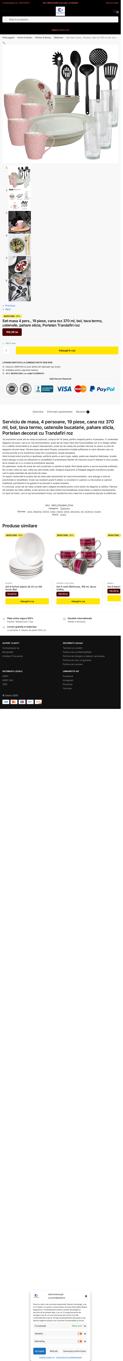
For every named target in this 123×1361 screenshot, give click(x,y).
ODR (4, 684)
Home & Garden (24, 37)
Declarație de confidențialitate (69, 1357)
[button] (86, 1296)
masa (52, 511)
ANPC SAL (7, 680)
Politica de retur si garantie (77, 660)
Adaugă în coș (67, 350)
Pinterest (67, 684)
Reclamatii (7, 652)
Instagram (68, 680)
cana (29, 511)
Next (8, 309)
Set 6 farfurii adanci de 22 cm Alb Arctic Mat (23, 588)
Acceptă (39, 1351)
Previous (10, 305)
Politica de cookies (73, 664)
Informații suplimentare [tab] (59, 411)
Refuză (53, 1351)
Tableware (58, 37)
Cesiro (63, 514)
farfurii (46, 511)
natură (60, 511)
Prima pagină (8, 37)
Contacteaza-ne (10, 648)
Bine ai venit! (112, 3)
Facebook (68, 676)
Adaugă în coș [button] (27, 601)
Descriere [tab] (38, 411)
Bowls (110, 583)
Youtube (67, 688)
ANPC (5, 676)
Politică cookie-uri (47, 1357)
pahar (66, 511)
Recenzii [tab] (82, 411)
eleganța (37, 511)
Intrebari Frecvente (12, 656)
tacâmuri (89, 511)
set (82, 511)
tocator (97, 511)
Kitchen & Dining (43, 37)
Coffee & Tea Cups (65, 583)
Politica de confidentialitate (77, 652)
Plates (8, 583)
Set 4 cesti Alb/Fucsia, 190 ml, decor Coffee (76, 588)
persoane (75, 511)
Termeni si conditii (72, 648)
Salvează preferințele (74, 1351)
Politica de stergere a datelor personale (84, 656)
